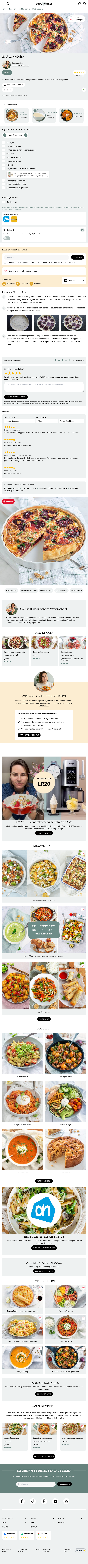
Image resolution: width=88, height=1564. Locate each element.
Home (4, 9)
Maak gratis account (29, 735)
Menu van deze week (44, 1271)
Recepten (12, 9)
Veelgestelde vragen (6, 1550)
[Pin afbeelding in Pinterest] (8, 501)
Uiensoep (23, 117)
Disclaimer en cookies (22, 1550)
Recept (8, 72)
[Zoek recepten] (8, 4)
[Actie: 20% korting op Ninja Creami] (44, 788)
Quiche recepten (61, 590)
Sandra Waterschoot (20, 66)
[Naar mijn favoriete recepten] (80, 4)
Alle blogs (44, 1019)
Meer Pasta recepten (44, 1456)
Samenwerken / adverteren (48, 1550)
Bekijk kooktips (44, 1394)
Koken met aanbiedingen (44, 1247)
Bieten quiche (38, 9)
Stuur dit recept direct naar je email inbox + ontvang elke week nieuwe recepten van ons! (41, 262)
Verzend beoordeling (16, 397)
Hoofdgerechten (24, 9)
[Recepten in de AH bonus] (44, 1210)
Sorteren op (9, 417)
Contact (37, 1549)
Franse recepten (46, 590)
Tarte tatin (78, 116)
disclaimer (18, 209)
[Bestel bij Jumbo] (14, 219)
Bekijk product (44, 833)
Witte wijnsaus (50, 116)
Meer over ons (44, 706)
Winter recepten (76, 590)
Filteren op (41, 417)
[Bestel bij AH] (6, 219)
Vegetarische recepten (28, 590)
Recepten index (44, 1181)
